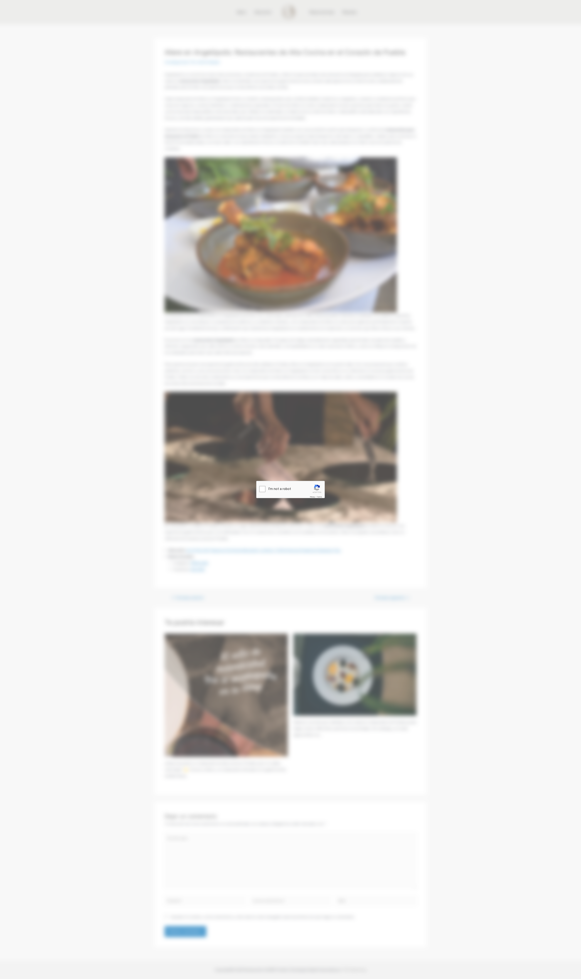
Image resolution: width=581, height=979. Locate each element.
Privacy (312, 497)
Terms (319, 497)
